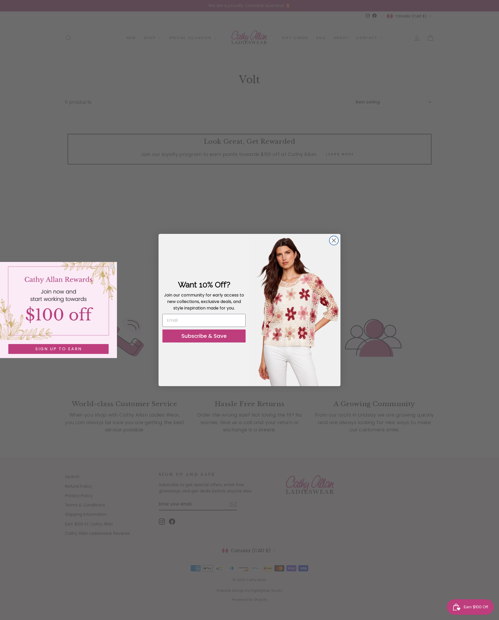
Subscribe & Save (204, 336)
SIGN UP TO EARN (58, 349)
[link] (58, 301)
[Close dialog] (333, 240)
